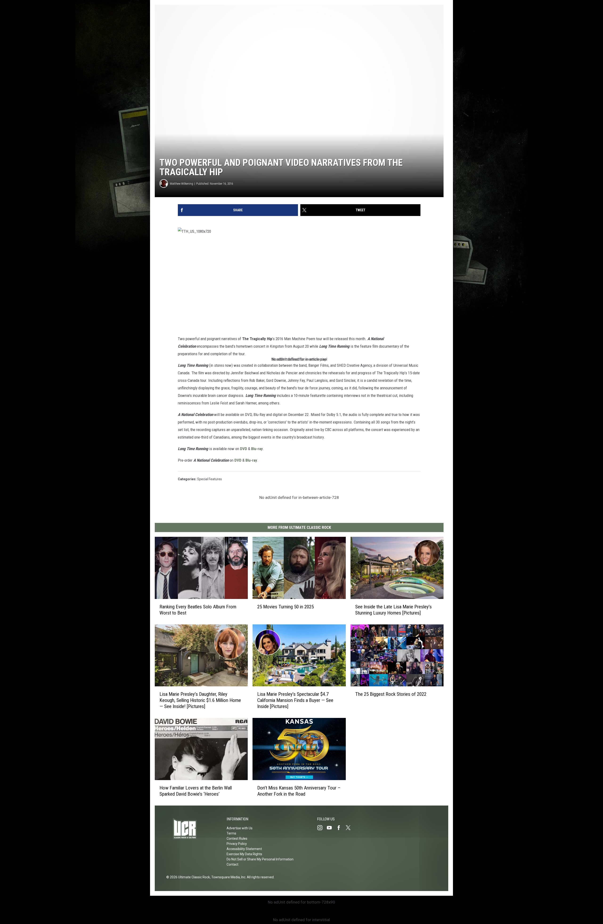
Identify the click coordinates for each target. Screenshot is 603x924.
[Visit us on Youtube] (331, 827)
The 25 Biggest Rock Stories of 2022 (390, 694)
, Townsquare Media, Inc (227, 877)
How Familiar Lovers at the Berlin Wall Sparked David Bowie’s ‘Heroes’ (195, 791)
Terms (231, 833)
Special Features (209, 479)
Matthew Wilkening (181, 183)
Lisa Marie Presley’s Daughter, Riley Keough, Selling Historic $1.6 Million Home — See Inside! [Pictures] (200, 700)
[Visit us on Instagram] (321, 827)
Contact (232, 864)
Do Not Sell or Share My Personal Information (260, 859)
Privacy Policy (237, 844)
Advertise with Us (240, 828)
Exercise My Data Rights (244, 854)
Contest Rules (237, 838)
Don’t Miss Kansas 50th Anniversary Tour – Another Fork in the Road (299, 791)
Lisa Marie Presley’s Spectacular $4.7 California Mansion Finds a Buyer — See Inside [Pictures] (295, 700)
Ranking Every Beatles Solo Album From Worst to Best (197, 610)
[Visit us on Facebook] (340, 827)
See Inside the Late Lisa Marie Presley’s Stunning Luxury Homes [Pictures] (393, 610)
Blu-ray (257, 448)
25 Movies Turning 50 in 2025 (285, 607)
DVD (243, 448)
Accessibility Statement (244, 849)
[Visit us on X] (350, 827)
